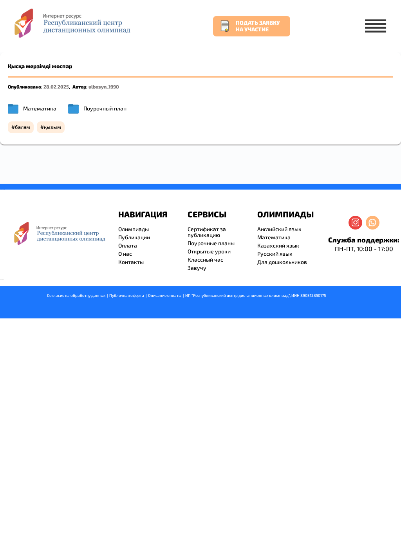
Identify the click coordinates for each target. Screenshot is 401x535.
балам (22, 127)
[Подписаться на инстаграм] (355, 223)
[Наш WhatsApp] (372, 223)
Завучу (197, 267)
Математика (39, 108)
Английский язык (279, 229)
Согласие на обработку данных (76, 295)
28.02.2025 (56, 86)
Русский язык (275, 253)
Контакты (131, 261)
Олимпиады (133, 229)
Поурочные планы (211, 243)
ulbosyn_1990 (104, 86)
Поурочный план (104, 108)
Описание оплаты (164, 295)
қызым (52, 127)
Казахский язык (278, 245)
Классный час (205, 259)
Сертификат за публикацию (207, 232)
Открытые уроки (209, 251)
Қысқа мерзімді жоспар (40, 66)
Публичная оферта (126, 295)
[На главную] (71, 23)
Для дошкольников (282, 261)
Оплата (127, 245)
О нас (125, 253)
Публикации (134, 237)
